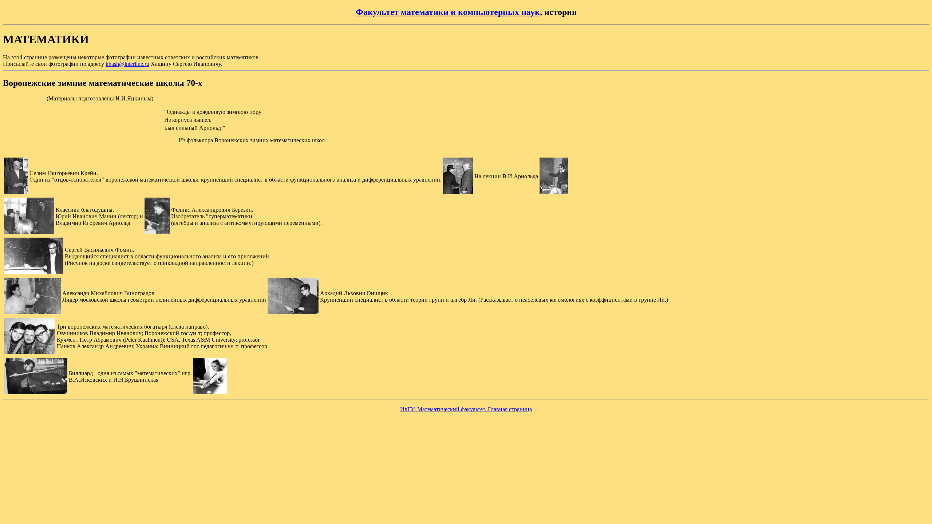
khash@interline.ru (127, 64)
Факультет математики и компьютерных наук (448, 12)
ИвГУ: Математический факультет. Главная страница (466, 409)
